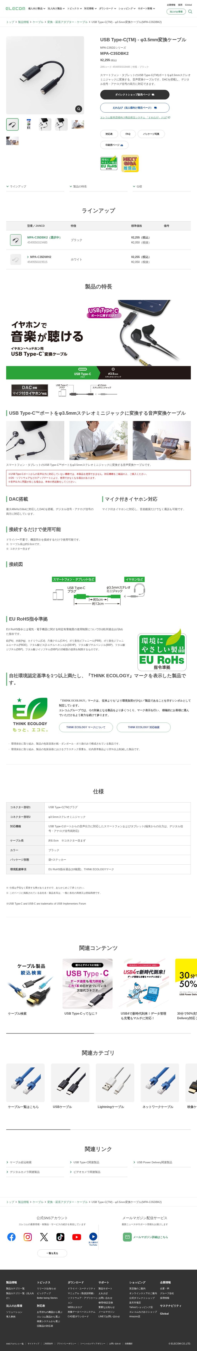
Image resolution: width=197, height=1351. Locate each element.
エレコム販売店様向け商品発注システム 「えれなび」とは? (133, 117)
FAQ (128, 134)
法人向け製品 (55, 8)
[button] (43, 1282)
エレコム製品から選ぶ (48, 1316)
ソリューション (14, 1312)
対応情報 (89, 8)
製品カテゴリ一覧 (15, 1288)
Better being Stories (47, 1298)
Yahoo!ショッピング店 (141, 1307)
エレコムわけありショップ (143, 1312)
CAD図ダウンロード (78, 1316)
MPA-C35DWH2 (40, 257)
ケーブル (38, 22)
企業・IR (164, 1288)
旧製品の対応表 (45, 1326)
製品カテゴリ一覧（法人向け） (20, 1295)
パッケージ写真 (151, 134)
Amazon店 (134, 1316)
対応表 (109, 134)
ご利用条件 (48, 1344)
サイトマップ (33, 1344)
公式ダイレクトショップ (142, 1298)
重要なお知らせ (106, 1307)
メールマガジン (106, 1312)
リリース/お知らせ (46, 1288)
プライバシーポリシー (66, 1344)
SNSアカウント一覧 (15, 1344)
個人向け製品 (35, 8)
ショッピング (126, 8)
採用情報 (164, 1298)
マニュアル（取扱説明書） (81, 1293)
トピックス (73, 8)
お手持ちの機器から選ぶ (49, 1312)
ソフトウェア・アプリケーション (83, 1300)
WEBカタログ (75, 1307)
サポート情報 (145, 8)
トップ (10, 22)
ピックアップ (44, 1293)
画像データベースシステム (81, 1312)
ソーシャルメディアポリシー (92, 1344)
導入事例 (10, 1316)
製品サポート (105, 1288)
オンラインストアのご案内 (143, 1293)
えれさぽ (103, 1293)
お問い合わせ (105, 1298)
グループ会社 (167, 1293)
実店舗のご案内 (137, 1288)
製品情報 (23, 22)
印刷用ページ (112, 145)
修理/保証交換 (105, 1302)
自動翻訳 (129, 1344)
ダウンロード (106, 8)
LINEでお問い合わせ (109, 1316)
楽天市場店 (135, 1302)
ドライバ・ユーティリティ (81, 1288)
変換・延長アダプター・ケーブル (67, 22)
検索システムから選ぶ (48, 1321)
